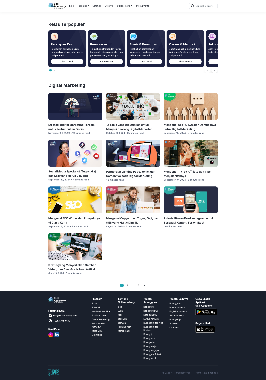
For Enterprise (99, 315)
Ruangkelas (149, 342)
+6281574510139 (61, 320)
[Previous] (207, 70)
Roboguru (148, 306)
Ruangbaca (149, 338)
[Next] (214, 70)
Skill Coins (97, 335)
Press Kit (96, 307)
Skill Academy (176, 315)
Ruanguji (147, 334)
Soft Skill (97, 5)
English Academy (178, 311)
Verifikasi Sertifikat (101, 311)
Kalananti (174, 327)
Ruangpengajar (151, 350)
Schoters (174, 323)
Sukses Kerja (123, 5)
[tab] (50, 70)
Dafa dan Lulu (150, 314)
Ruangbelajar (150, 346)
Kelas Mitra (97, 330)
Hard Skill (82, 5)
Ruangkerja (175, 319)
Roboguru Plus (150, 310)
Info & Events (142, 5)
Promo (95, 303)
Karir (120, 314)
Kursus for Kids (151, 318)
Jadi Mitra (122, 318)
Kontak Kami (124, 330)
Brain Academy (177, 307)
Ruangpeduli (149, 358)
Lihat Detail (67, 61)
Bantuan (122, 322)
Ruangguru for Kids (153, 322)
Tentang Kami (124, 326)
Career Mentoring (101, 319)
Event (120, 310)
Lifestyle (109, 5)
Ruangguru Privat (152, 354)
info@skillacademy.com (65, 315)
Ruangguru (175, 303)
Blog (71, 5)
